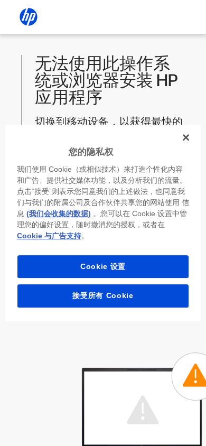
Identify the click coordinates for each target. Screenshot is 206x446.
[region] (103, 223)
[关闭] (186, 137)
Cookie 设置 (103, 266)
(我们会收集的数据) (58, 213)
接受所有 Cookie (103, 295)
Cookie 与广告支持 (49, 235)
